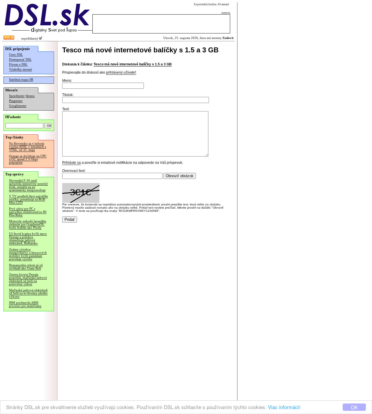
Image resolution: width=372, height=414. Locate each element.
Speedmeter (17, 95)
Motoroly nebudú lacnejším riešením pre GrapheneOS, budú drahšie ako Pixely (27, 224)
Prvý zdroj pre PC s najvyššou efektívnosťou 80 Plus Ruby (27, 212)
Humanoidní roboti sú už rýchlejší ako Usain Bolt (26, 267)
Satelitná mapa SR (21, 79)
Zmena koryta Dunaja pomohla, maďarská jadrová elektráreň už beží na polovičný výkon (28, 279)
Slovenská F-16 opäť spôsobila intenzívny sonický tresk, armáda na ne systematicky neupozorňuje (28, 185)
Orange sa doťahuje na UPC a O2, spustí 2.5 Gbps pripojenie (27, 159)
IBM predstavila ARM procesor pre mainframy (25, 304)
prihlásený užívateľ (121, 72)
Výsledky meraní (20, 69)
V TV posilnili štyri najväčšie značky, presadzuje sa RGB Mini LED (28, 199)
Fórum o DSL (18, 64)
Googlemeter (17, 105)
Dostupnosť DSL (20, 59)
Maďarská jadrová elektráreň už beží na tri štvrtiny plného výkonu (28, 293)
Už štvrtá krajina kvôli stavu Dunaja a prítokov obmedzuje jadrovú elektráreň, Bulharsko (28, 238)
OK (354, 407)
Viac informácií (284, 407)
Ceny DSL (16, 54)
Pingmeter (16, 100)
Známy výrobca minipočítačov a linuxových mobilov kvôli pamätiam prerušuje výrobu (28, 254)
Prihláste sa (71, 163)
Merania (30, 96)
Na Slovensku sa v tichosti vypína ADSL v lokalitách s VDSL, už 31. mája (27, 147)
